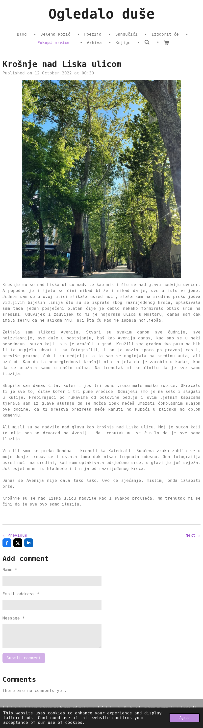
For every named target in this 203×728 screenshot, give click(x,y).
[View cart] (166, 43)
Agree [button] (184, 718)
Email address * (21, 594)
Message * (13, 618)
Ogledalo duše (102, 14)
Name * (9, 569)
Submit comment (23, 658)
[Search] (147, 42)
